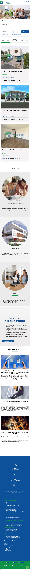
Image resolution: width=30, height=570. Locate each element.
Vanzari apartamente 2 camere (13, 504)
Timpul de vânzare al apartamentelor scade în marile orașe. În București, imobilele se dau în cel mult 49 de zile (15, 372)
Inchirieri (6, 544)
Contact (6, 549)
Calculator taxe (7, 553)
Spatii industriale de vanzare (13, 517)
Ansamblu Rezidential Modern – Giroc (12, 149)
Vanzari (5, 543)
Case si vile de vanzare (11, 510)
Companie (6, 548)
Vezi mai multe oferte (15, 168)
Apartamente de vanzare (12, 509)
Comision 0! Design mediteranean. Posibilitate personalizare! (14, 111)
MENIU (27, 1)
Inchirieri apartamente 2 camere (14, 524)
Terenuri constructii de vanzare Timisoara (16, 511)
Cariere (15, 293)
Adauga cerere (7, 551)
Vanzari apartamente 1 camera (13, 502)
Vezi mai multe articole (15, 452)
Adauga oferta (7, 550)
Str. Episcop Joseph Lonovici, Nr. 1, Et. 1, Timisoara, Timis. (15, 491)
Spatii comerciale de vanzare (13, 516)
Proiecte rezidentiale (9, 546)
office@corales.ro (15, 480)
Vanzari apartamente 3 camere (13, 505)
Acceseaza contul (8, 341)
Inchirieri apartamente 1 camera (14, 523)
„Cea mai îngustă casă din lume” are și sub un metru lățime (15, 402)
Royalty (24, 565)
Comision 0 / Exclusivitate (16, 34)
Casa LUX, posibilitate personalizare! (12, 71)
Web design (18, 565)
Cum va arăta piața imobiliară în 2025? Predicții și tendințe (15, 433)
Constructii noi (5, 34)
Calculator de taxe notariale (15, 204)
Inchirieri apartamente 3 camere (14, 525)
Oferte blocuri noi (24, 40)
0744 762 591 (15, 469)
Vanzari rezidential (5, 40)
